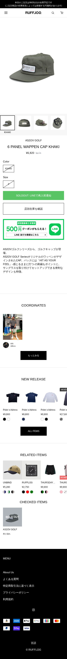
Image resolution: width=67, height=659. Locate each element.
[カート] (62, 13)
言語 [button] (33, 642)
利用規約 (8, 599)
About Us (8, 572)
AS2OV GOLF (33, 140)
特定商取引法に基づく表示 (18, 585)
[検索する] (53, 13)
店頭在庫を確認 (33, 208)
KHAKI (8, 168)
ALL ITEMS (33, 431)
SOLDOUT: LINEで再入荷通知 (33, 195)
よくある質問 (11, 579)
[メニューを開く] (6, 12)
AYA (11, 344)
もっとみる (33, 355)
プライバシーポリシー (16, 592)
